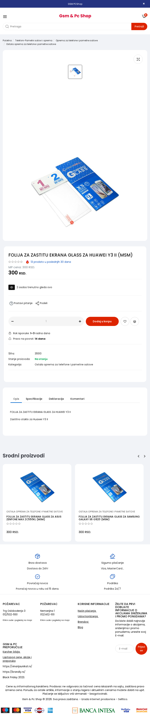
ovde (11, 620)
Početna (7, 40)
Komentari (77, 399)
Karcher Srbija (11, 652)
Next (144, 456)
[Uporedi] (134, 321)
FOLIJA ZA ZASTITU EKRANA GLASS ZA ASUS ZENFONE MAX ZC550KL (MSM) (33, 518)
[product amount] (12, 321)
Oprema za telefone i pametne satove (77, 40)
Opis (16, 399)
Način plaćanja (87, 611)
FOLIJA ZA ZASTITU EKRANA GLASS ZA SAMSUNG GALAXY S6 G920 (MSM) (109, 518)
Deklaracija (56, 399)
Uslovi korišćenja (88, 616)
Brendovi (83, 622)
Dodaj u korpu (102, 321)
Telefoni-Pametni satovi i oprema (33, 40)
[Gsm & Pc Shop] (75, 15)
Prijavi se (141, 648)
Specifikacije (34, 399)
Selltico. (123, 699)
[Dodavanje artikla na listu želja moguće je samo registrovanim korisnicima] (125, 321)
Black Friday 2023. (14, 677)
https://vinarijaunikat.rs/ (17, 666)
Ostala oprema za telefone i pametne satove (31, 44)
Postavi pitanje (23, 303)
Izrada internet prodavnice (98, 699)
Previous (138, 456)
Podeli (43, 303)
